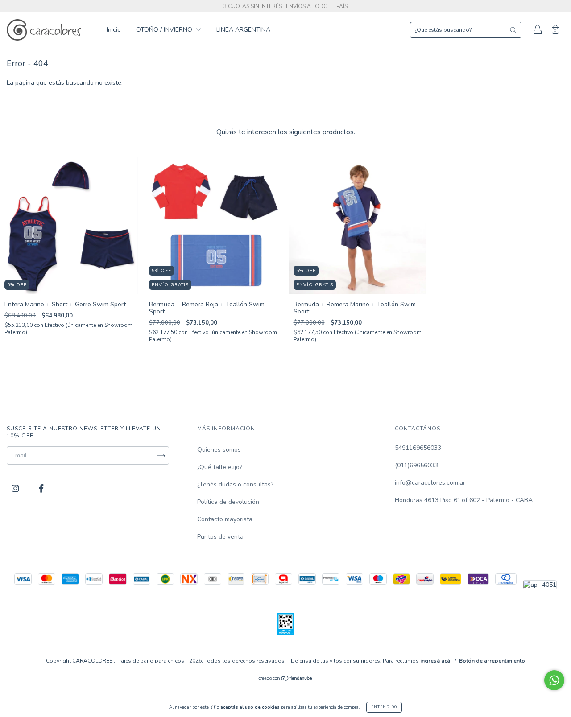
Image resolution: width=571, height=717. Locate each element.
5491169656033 (418, 448)
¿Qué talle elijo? (219, 467)
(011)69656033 (416, 465)
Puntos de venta (220, 536)
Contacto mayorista (224, 519)
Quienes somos (219, 449)
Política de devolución (228, 502)
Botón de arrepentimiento (492, 660)
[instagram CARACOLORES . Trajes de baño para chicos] (16, 489)
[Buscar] (513, 29)
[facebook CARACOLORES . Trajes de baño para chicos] (41, 489)
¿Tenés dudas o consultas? (235, 484)
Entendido (384, 707)
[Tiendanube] (286, 679)
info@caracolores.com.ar (430, 482)
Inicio (114, 29)
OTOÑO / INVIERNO (165, 29)
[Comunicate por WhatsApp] (554, 680)
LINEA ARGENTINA (243, 29)
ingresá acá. (435, 660)
